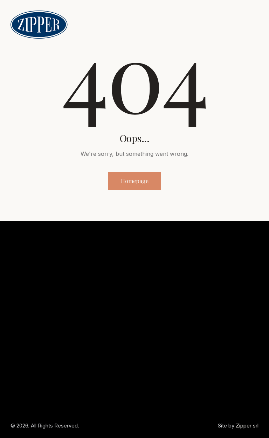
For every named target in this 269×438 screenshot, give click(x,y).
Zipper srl (247, 425)
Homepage (135, 181)
